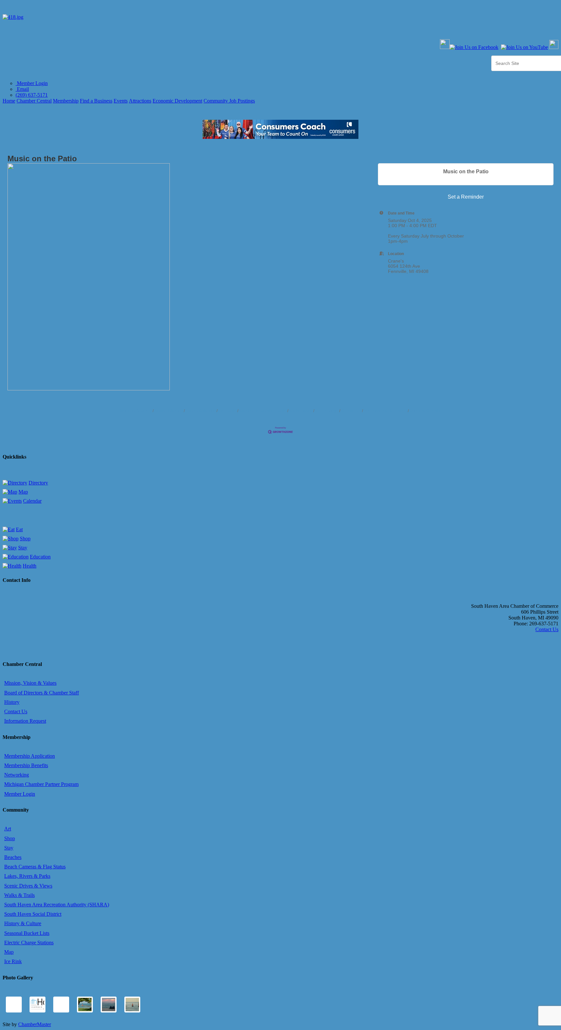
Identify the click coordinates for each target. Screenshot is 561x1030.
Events (121, 101)
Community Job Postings (229, 101)
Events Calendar (201, 411)
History (11, 702)
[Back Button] (10, 151)
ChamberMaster (34, 1024)
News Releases (169, 411)
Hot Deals (227, 411)
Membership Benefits (26, 765)
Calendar (32, 501)
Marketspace (301, 411)
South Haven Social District (32, 914)
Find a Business (96, 101)
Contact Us (351, 411)
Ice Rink (13, 961)
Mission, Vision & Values (30, 683)
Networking (16, 775)
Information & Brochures (385, 411)
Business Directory (135, 411)
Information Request (25, 721)
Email (22, 89)
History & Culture (22, 923)
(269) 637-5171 (32, 95)
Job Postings (327, 411)
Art (7, 828)
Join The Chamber (426, 411)
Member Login (32, 83)
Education (40, 556)
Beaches (12, 857)
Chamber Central (34, 101)
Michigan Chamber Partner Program (41, 784)
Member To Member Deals (263, 411)
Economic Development (177, 101)
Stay (22, 547)
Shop (25, 538)
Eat (19, 529)
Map (23, 492)
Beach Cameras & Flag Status (35, 866)
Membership (66, 101)
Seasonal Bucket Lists (26, 933)
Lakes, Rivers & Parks (27, 876)
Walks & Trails (19, 895)
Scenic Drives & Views (28, 886)
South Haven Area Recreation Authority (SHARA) (56, 904)
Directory (38, 482)
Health (29, 566)
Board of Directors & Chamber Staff (41, 692)
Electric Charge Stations (29, 942)
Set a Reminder (466, 197)
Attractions (140, 101)
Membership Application (29, 756)
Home (9, 101)
